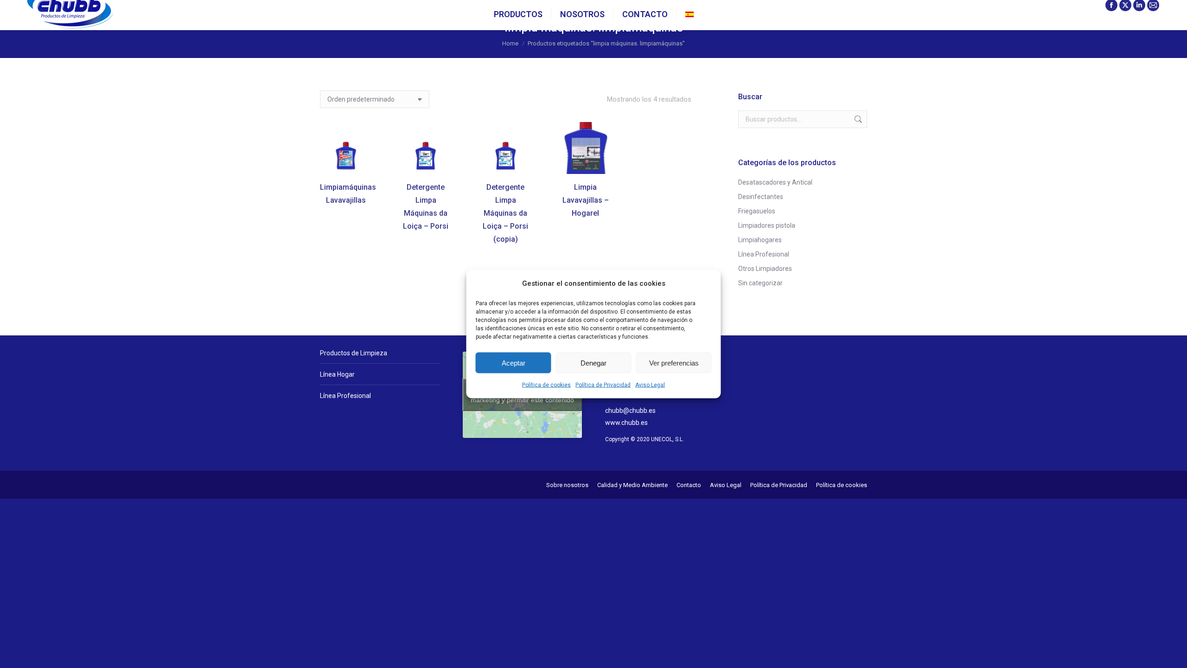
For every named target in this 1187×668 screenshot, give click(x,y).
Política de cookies (546, 385)
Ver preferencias (674, 362)
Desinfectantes (760, 196)
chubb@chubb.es (630, 410)
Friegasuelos (756, 211)
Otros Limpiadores (765, 268)
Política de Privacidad (603, 385)
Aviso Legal (650, 385)
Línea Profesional (763, 254)
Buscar (857, 119)
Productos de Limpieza (353, 353)
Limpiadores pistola (766, 225)
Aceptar (513, 362)
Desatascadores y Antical (775, 182)
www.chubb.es (626, 422)
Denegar (593, 362)
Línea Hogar (337, 374)
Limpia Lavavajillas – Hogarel (585, 200)
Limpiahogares (760, 240)
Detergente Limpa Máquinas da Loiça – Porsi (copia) (505, 213)
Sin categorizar (760, 283)
